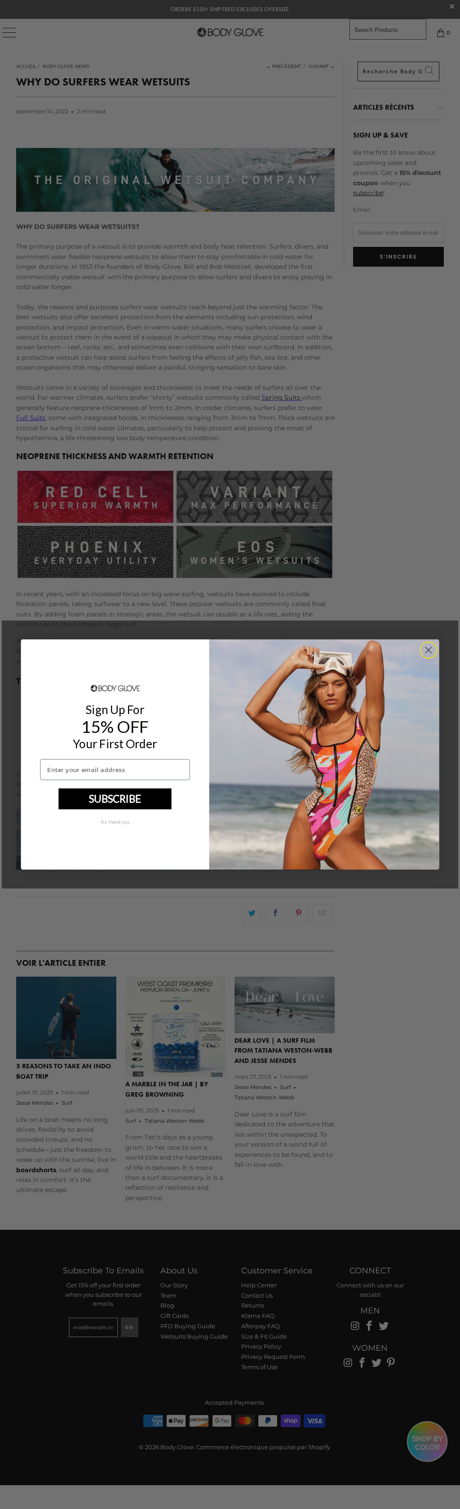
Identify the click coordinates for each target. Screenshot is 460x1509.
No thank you (115, 822)
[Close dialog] (428, 650)
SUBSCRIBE (115, 798)
